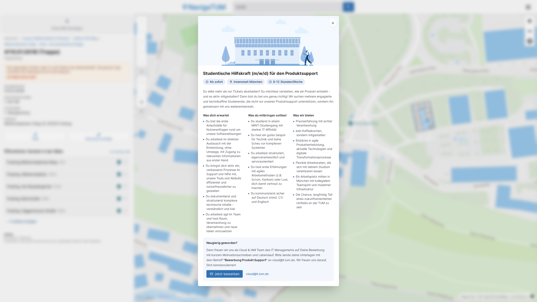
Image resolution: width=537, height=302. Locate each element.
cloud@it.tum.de (257, 274)
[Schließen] (332, 22)
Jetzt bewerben (226, 274)
